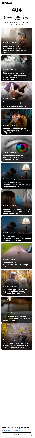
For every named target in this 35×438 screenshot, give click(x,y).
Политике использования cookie (13, 430)
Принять (16, 434)
